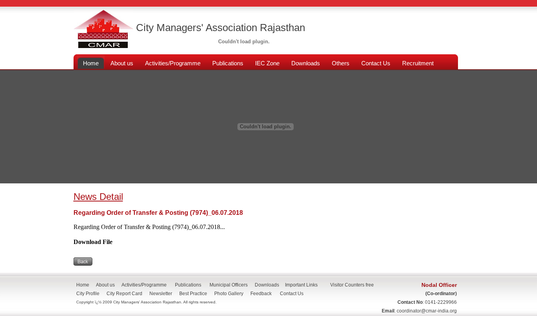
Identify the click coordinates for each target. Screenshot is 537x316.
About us (105, 285)
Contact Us (294, 293)
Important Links (301, 285)
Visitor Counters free (352, 285)
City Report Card (124, 293)
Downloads (267, 285)
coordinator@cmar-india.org (427, 311)
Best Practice (193, 293)
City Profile (87, 293)
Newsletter (160, 293)
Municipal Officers (229, 285)
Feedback (261, 293)
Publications (188, 285)
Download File (93, 241)
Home (82, 285)
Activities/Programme (144, 285)
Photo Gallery (228, 293)
